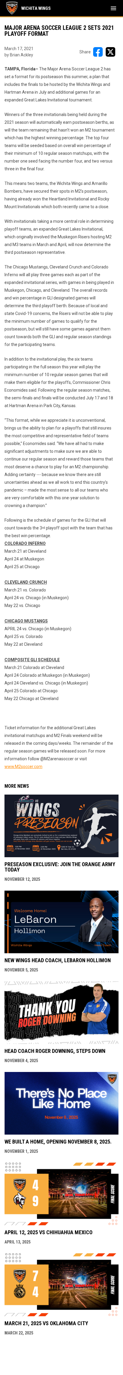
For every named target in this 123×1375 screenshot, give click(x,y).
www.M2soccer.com (23, 766)
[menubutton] (113, 8)
